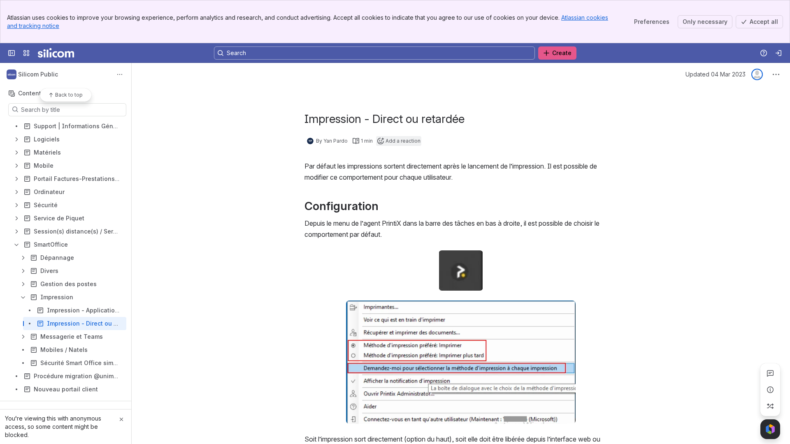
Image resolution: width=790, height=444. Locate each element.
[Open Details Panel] (770, 389)
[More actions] (120, 74)
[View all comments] (770, 373)
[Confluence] (56, 53)
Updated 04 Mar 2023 (715, 74)
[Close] (121, 419)
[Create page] (770, 406)
